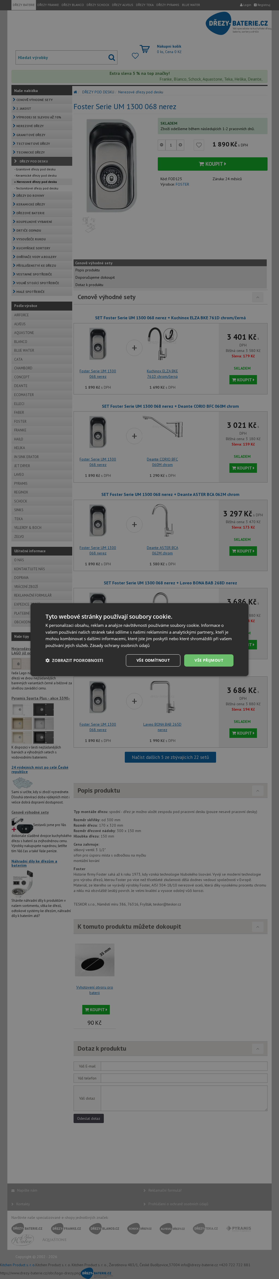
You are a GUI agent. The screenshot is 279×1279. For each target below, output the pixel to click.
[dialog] (139, 639)
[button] (74, 660)
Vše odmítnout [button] (153, 660)
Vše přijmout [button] (209, 660)
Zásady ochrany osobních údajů (120, 645)
